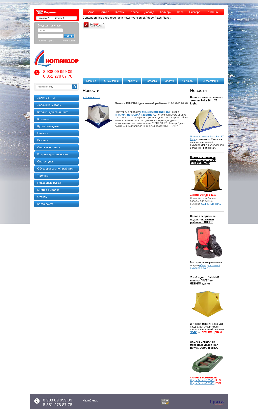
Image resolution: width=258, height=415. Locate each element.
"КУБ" (193, 332)
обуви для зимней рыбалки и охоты (205, 267)
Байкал (104, 12)
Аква (91, 12)
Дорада (149, 12)
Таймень (212, 12)
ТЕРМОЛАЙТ (134, 114)
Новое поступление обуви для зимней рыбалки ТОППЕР (202, 219)
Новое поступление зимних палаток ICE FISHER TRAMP (203, 160)
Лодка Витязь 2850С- (202, 383)
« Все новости (91, 97)
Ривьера (194, 12)
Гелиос (134, 12)
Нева (180, 12)
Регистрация (68, 40)
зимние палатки (156, 112)
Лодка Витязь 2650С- (202, 380)
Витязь (119, 12)
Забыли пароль (46, 40)
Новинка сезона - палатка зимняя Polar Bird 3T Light (206, 100)
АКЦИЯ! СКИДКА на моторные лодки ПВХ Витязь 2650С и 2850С (204, 344)
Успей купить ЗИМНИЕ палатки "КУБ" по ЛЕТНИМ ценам (204, 280)
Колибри (165, 12)
